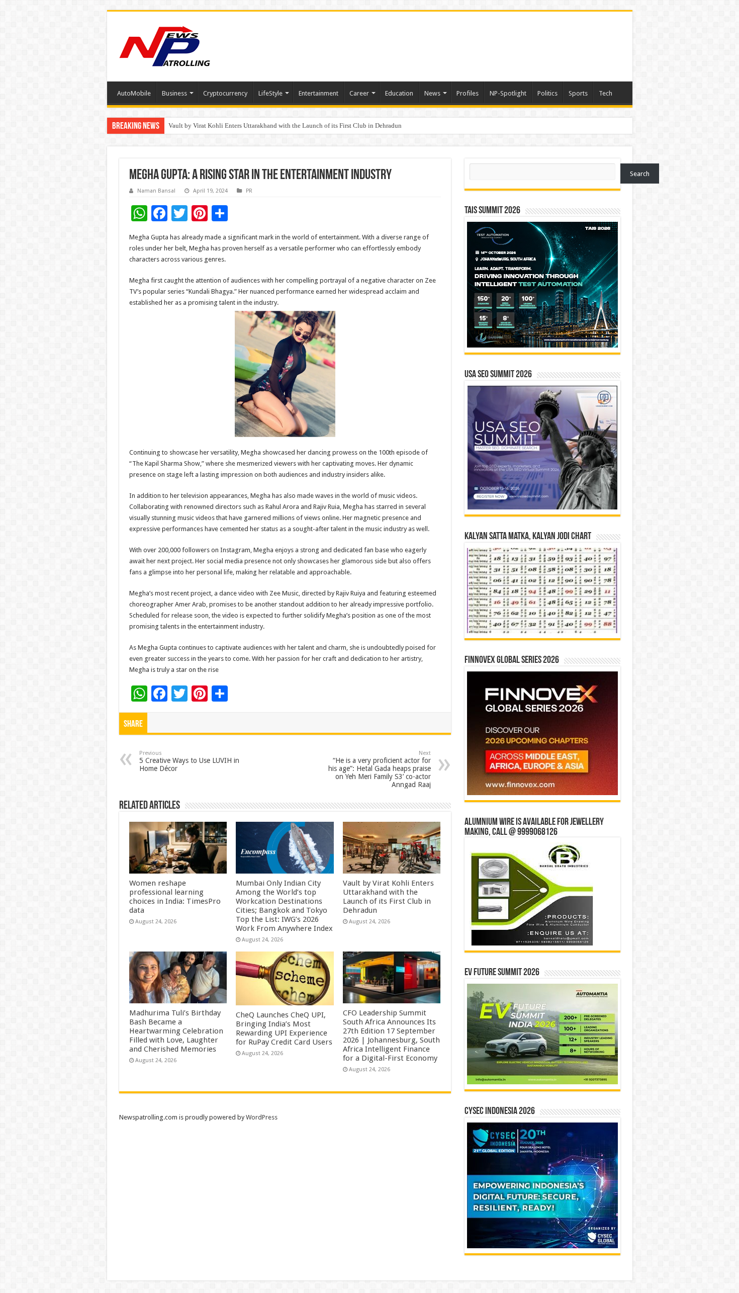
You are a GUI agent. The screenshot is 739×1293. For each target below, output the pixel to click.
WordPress (262, 1117)
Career (359, 93)
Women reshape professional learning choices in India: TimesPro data (175, 897)
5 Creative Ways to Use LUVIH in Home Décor (189, 761)
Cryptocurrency (225, 93)
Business (174, 93)
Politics (547, 93)
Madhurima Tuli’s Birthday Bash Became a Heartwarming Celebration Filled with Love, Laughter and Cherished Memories (335, 125)
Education (399, 93)
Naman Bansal (156, 191)
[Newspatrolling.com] (165, 45)
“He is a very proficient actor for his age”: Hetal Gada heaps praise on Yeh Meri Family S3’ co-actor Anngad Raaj (379, 769)
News (432, 93)
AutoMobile (134, 93)
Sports (578, 93)
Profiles (467, 93)
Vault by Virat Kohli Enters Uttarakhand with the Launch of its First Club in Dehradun (388, 897)
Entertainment (318, 93)
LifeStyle (270, 93)
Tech (605, 93)
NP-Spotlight (508, 93)
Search (640, 174)
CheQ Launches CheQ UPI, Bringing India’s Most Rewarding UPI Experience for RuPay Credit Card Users (284, 1028)
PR (249, 191)
